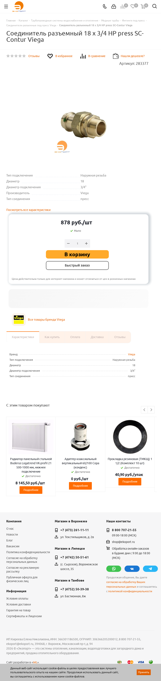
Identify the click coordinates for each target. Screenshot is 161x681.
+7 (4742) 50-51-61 (74, 557)
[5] (24, 56)
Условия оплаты (17, 598)
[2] (12, 56)
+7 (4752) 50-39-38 (74, 589)
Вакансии (12, 546)
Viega (131, 354)
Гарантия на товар (18, 610)
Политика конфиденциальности (28, 552)
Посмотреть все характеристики (28, 210)
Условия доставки (18, 604)
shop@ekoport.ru (123, 542)
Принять (143, 672)
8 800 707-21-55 (124, 530)
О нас (10, 528)
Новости (12, 534)
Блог (9, 540)
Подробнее (30, 489)
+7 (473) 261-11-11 (74, 530)
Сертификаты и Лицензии (24, 616)
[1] (8, 56)
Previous (144, 410)
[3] (16, 56)
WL (35, 662)
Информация (16, 591)
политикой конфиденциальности (130, 591)
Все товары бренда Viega (46, 319)
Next (151, 410)
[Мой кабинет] (114, 6)
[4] (20, 56)
